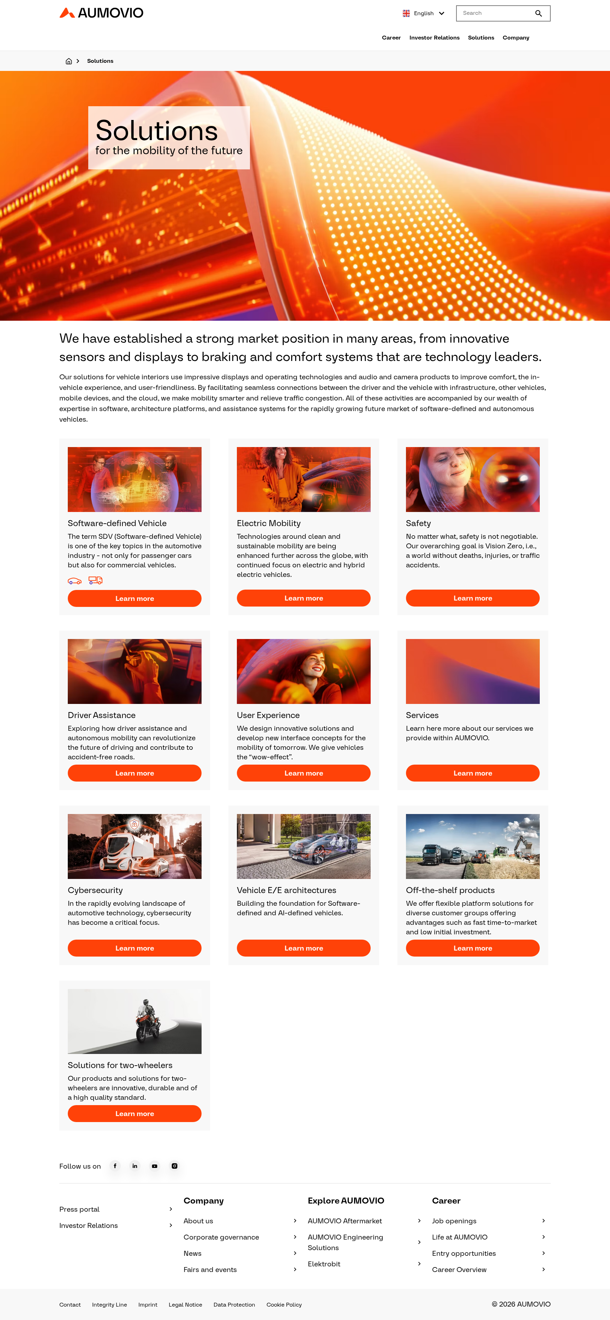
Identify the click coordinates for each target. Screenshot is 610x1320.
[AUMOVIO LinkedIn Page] (134, 1165)
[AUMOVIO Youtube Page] (154, 1166)
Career (391, 37)
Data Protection (234, 1304)
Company (516, 37)
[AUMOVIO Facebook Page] (115, 1165)
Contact (70, 1304)
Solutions (481, 37)
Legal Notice (185, 1304)
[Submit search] (538, 13)
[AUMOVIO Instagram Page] (174, 1165)
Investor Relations (434, 37)
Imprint (147, 1304)
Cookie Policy (284, 1304)
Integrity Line (109, 1304)
